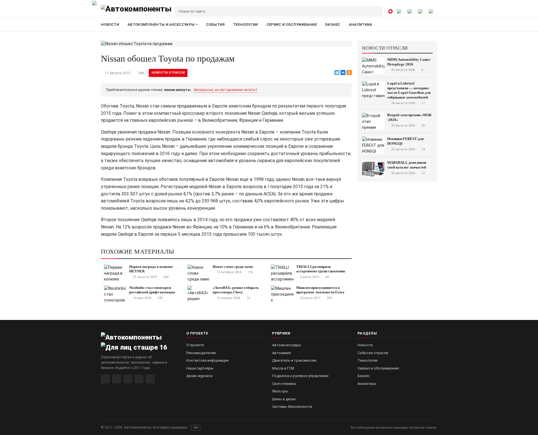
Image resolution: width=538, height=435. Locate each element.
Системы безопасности (292, 406)
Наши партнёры (200, 368)
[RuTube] (105, 379)
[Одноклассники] (349, 72)
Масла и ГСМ (283, 368)
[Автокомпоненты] (136, 11)
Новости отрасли (168, 72)
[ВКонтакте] (342, 72)
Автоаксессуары (286, 345)
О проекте (195, 345)
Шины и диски (284, 399)
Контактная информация (207, 360)
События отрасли (373, 353)
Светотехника (284, 384)
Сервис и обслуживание (291, 24)
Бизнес (332, 24)
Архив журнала (199, 376)
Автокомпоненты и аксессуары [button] (161, 24)
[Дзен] (138, 379)
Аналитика (360, 24)
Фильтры (280, 391)
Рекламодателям (201, 353)
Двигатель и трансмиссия (294, 360)
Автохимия (281, 353)
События (215, 24)
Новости (110, 24)
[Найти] (377, 11)
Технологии (245, 24)
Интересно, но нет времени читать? (225, 90)
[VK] (127, 379)
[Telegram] (336, 72)
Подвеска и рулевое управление (300, 376)
